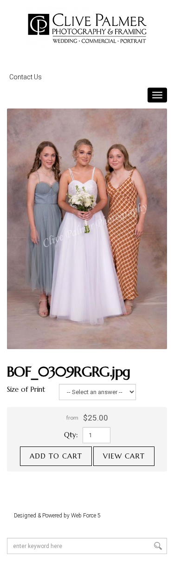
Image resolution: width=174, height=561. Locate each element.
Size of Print (26, 389)
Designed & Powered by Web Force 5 (57, 515)
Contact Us (25, 77)
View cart (124, 456)
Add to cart (56, 456)
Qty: (71, 434)
